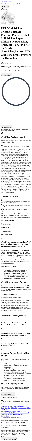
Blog (9, 408)
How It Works (15, 406)
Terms (6, 409)
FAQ (6, 408)
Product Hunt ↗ (24, 413)
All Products (22, 408)
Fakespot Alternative (12, 411)
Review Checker (5, 406)
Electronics (10, 414)
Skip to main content (6, 1)
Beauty (16, 414)
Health (7, 416)
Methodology (15, 408)
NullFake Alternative (13, 413)
